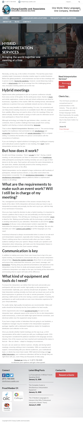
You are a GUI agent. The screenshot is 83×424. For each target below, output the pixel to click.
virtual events (13, 83)
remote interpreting (34, 133)
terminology (6, 265)
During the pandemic (21, 81)
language (37, 125)
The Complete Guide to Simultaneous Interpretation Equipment (38, 387)
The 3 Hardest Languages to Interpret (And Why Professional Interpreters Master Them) (40, 400)
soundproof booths (31, 311)
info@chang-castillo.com (10, 381)
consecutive (6, 133)
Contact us (18, 360)
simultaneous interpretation (35, 175)
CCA (42, 144)
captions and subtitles (23, 229)
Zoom (51, 97)
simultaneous (39, 131)
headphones (47, 157)
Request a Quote (65, 84)
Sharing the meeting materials (22, 260)
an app (31, 155)
